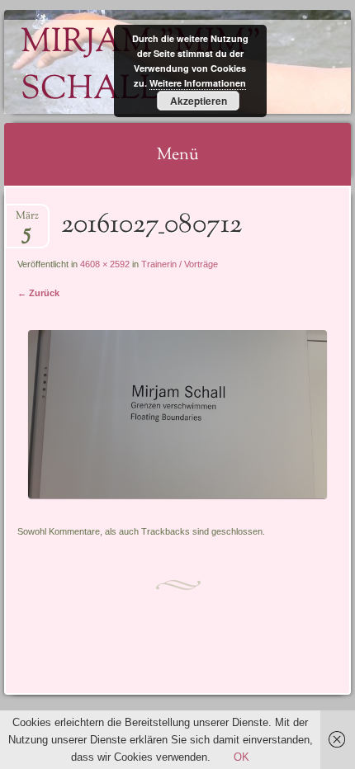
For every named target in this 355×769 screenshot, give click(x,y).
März (27, 221)
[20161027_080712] (177, 494)
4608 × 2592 (105, 264)
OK (241, 757)
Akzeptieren (198, 100)
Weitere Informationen (197, 83)
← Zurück (38, 293)
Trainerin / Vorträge (179, 264)
